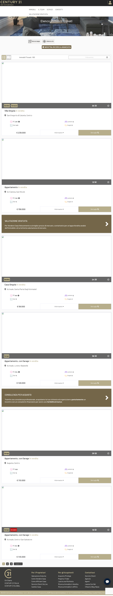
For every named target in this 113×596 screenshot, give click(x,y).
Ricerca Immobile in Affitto (68, 587)
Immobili (32, 9)
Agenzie (88, 579)
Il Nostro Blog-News (92, 587)
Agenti (87, 581)
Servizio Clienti (90, 576)
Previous (5, 85)
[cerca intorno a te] (48, 41)
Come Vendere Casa (38, 579)
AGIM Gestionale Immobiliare (56, 593)
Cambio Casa (36, 587)
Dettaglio (94, 133)
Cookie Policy (97, 593)
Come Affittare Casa (38, 581)
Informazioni (59, 133)
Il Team (41, 9)
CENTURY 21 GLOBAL (12, 586)
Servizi (50, 9)
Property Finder (63, 579)
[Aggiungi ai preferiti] (107, 105)
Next (108, 85)
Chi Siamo (8, 580)
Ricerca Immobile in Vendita (68, 584)
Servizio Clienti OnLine (39, 584)
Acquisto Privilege (64, 576)
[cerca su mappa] (34, 41)
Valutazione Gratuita (38, 576)
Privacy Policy (87, 593)
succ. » (18, 564)
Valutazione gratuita (38, 14)
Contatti (59, 9)
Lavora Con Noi (90, 584)
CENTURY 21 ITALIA (12, 583)
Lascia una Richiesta (65, 581)
